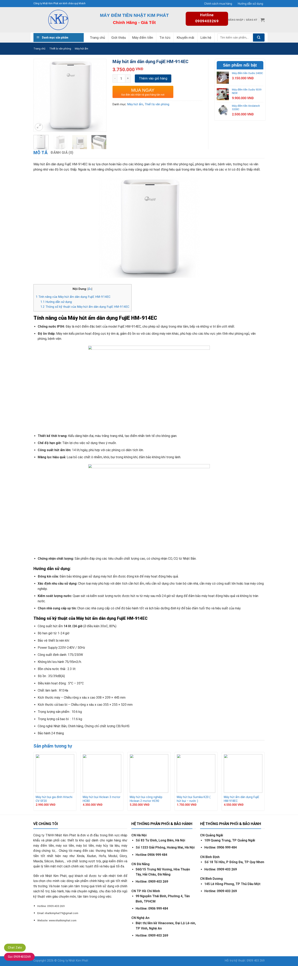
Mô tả (40, 152)
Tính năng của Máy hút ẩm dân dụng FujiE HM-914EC (73, 297)
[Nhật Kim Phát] (58, 20)
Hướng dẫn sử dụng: (56, 302)
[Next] (100, 89)
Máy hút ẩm (81, 48)
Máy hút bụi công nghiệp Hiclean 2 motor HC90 (146, 799)
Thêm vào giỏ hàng (153, 78)
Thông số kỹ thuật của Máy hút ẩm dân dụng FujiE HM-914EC (84, 307)
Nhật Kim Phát (78, 960)
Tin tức (164, 37)
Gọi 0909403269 (19, 956)
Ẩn (89, 288)
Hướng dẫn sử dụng (250, 3)
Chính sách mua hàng (218, 3)
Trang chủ (97, 37)
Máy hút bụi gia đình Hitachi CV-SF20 (54, 799)
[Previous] (40, 89)
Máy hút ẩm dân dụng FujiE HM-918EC (241, 799)
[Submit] (259, 37)
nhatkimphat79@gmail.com (61, 913)
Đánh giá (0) (61, 153)
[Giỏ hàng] (262, 19)
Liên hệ (205, 37)
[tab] (40, 152)
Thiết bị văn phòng (60, 48)
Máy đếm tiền (142, 37)
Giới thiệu (118, 37)
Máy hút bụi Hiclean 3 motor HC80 (101, 799)
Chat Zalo (15, 947)
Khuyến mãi (185, 37)
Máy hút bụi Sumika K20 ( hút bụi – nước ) (193, 799)
